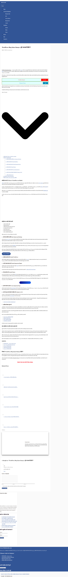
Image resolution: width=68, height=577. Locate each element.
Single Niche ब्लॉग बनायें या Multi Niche (9, 344)
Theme (6, 32)
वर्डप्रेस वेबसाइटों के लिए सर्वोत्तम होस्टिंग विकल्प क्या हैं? (9, 521)
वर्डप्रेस (3, 183)
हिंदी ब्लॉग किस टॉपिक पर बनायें (6, 558)
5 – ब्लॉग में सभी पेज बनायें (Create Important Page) (13, 169)
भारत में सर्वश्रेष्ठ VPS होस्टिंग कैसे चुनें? (7, 518)
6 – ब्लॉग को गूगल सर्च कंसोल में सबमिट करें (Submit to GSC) (14, 172)
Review (5, 34)
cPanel (28, 259)
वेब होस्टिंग (46, 186)
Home (4, 9)
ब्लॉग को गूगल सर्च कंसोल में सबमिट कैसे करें (9, 301)
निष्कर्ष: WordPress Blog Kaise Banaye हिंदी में (10, 177)
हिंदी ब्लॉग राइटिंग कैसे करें (7, 318)
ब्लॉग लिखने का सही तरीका (7, 320)
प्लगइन (18, 265)
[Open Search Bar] (1, 42)
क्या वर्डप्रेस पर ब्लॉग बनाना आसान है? (9, 176)
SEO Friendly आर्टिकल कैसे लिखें (8, 316)
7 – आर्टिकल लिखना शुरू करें (9, 174)
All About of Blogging (7, 11)
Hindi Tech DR (3, 2)
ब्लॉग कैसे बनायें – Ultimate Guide (7, 555)
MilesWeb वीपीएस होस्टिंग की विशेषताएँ (7, 526)
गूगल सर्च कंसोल (12, 295)
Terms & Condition (22, 574)
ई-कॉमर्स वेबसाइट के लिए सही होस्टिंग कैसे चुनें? (8, 516)
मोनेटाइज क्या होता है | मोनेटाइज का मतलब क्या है (8, 525)
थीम (15, 274)
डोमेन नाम (42, 186)
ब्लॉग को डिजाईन (13, 288)
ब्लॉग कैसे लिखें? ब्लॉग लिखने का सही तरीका (8, 557)
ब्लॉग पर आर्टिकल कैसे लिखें (7, 319)
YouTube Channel (21, 79)
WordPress (5, 25)
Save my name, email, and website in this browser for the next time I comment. (14, 486)
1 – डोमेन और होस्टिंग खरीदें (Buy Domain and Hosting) (13, 159)
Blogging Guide (7, 13)
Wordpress (3, 429)
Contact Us (5, 39)
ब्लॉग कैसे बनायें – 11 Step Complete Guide (10, 343)
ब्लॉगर (2, 71)
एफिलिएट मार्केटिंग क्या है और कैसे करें (7, 560)
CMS (21, 70)
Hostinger (14, 245)
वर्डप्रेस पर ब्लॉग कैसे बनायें (7, 157)
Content (6, 22)
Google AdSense (7, 18)
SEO (6, 16)
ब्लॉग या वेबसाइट (41, 183)
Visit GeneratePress (25, 282)
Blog (4, 36)
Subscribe (44, 79)
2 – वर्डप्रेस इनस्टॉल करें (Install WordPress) (12, 161)
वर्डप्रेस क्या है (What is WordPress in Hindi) (10, 156)
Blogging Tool (7, 20)
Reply (4, 471)
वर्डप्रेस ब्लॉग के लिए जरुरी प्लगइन (30, 269)
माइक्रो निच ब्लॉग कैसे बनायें (7, 347)
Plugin (6, 29)
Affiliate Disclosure (16, 574)
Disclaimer (27, 574)
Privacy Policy (10, 574)
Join (45, 83)
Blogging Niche (8, 239)
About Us (2, 574)
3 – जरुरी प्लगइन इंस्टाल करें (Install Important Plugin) (13, 164)
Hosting (6, 27)
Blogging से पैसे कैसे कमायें (7, 346)
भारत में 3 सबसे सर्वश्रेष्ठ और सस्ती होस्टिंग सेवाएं (8, 519)
